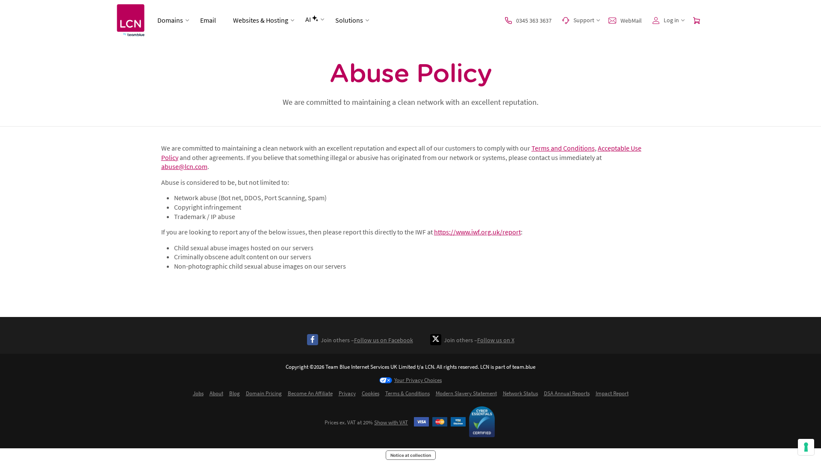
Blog (234, 393)
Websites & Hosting (260, 20)
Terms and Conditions (563, 148)
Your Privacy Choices (418, 380)
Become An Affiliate (310, 393)
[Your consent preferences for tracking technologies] (806, 447)
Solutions (349, 20)
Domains (170, 20)
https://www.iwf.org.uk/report (477, 232)
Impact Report (612, 393)
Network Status (520, 393)
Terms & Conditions (407, 393)
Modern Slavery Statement (466, 393)
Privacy (347, 393)
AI (308, 19)
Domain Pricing (264, 393)
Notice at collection (410, 455)
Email (208, 20)
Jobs (198, 393)
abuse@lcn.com (184, 166)
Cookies (370, 393)
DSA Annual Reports (567, 393)
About (216, 393)
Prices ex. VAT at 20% (366, 422)
